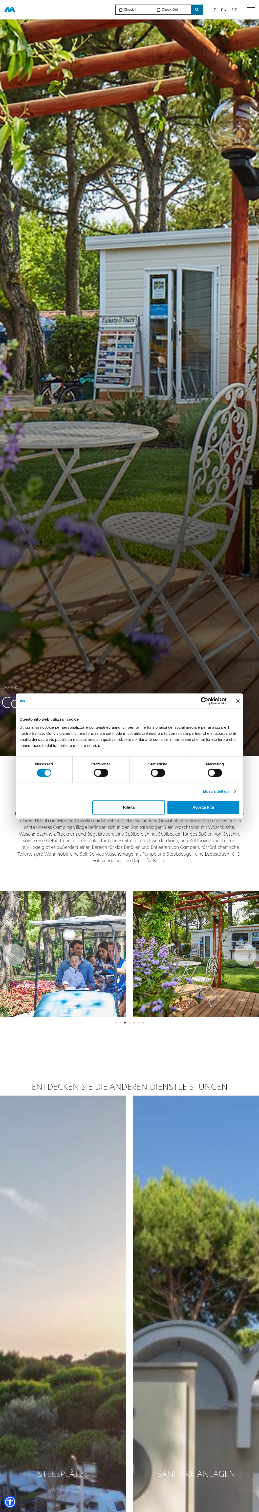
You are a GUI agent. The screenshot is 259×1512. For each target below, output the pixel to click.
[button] (134, 9)
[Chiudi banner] (238, 701)
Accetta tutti (203, 807)
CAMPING (10, 687)
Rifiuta (129, 807)
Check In (131, 9)
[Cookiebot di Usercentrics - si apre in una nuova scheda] (204, 701)
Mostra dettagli (216, 791)
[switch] (101, 773)
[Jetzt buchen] (197, 10)
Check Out (170, 9)
